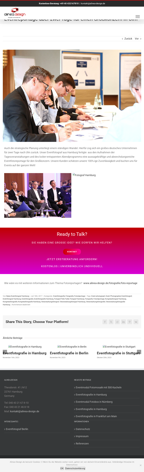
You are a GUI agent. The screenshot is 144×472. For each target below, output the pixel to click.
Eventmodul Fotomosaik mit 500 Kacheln (99, 387)
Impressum (82, 436)
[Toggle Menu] (138, 16)
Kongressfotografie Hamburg (29, 302)
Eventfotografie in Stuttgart (71, 353)
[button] (5, 352)
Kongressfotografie (10, 302)
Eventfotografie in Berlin (22, 353)
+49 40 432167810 (69, 3)
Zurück (128, 38)
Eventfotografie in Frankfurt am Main (96, 416)
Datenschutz (83, 429)
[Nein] (140, 465)
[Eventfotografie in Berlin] (24, 346)
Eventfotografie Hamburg (43, 299)
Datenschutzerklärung (75, 468)
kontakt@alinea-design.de (93, 3)
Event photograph (98, 296)
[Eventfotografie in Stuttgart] (72, 346)
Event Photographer (113, 296)
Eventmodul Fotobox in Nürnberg (94, 401)
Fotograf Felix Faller (61, 299)
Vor (137, 38)
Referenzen (82, 443)
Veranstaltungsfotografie (95, 302)
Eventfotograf (127, 296)
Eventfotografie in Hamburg (118, 353)
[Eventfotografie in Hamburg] (119, 346)
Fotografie (70, 296)
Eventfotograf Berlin (17, 429)
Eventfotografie (59, 296)
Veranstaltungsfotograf (50, 302)
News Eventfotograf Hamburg (17, 296)
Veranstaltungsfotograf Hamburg (72, 302)
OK (62, 468)
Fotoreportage (79, 296)
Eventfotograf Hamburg (12, 299)
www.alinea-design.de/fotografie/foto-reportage (110, 283)
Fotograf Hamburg (77, 299)
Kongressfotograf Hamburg (115, 299)
